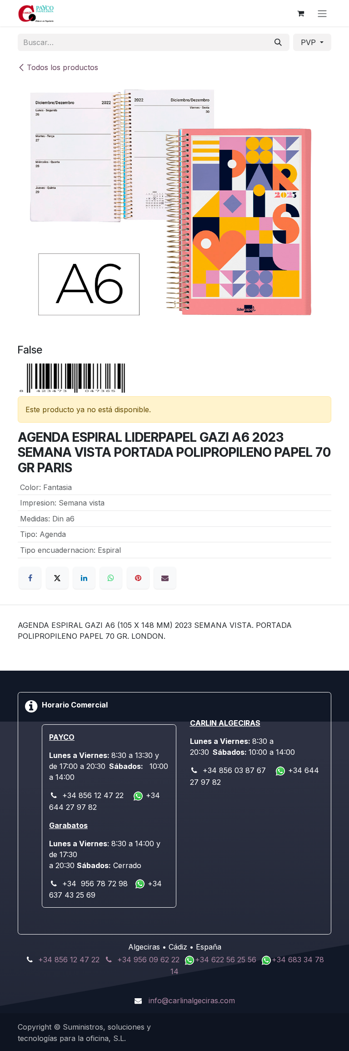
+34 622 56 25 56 (227, 959)
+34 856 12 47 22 (69, 959)
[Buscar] (278, 42)
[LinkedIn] (84, 578)
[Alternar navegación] (322, 13)
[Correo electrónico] (165, 578)
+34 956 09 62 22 (148, 959)
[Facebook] (30, 578)
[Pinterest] (138, 578)
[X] (57, 578)
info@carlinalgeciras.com (192, 1000)
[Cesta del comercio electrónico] (300, 13)
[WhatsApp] (111, 578)
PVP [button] (309, 42)
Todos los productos (62, 67)
